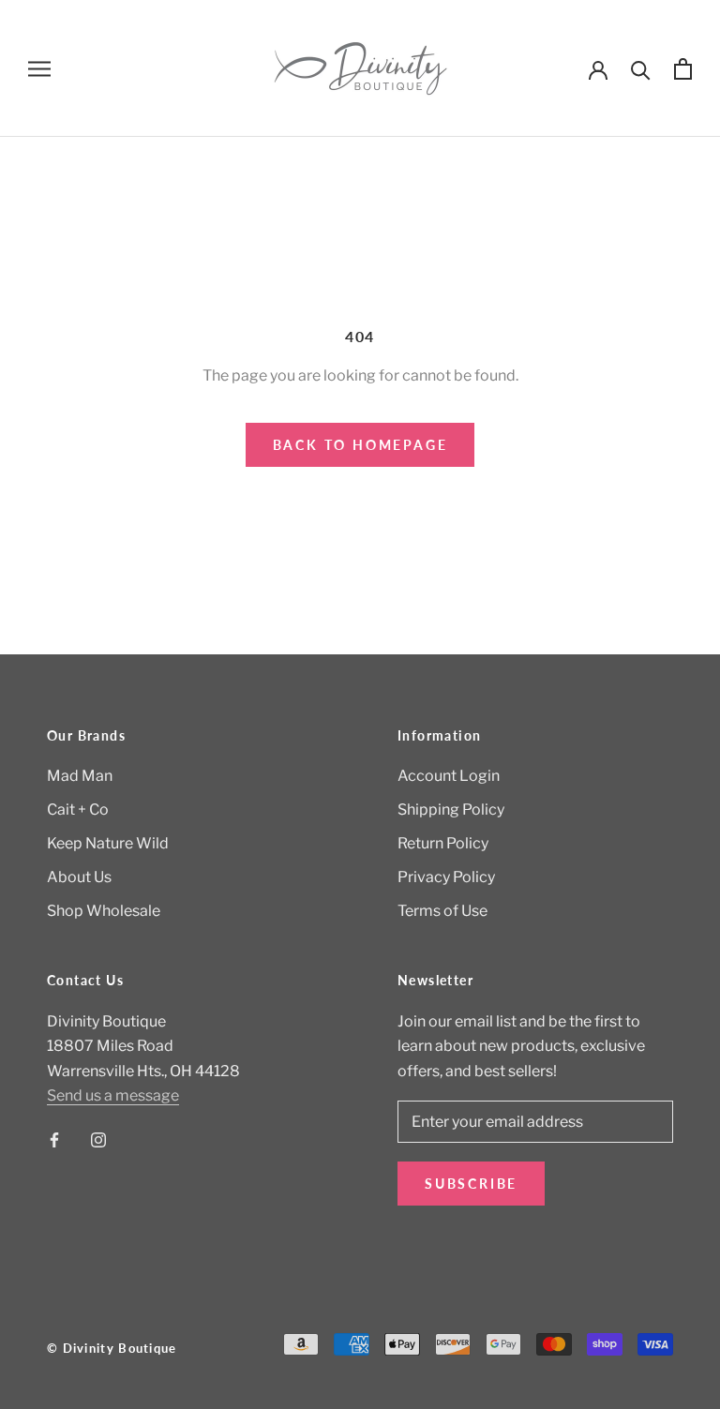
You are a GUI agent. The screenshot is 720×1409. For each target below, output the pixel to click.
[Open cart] (683, 69)
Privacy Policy (446, 877)
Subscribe (471, 1184)
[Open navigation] (39, 68)
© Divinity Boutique (112, 1348)
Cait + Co (78, 809)
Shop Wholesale (103, 911)
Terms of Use (443, 911)
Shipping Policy (451, 809)
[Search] (641, 69)
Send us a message (113, 1095)
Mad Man (79, 776)
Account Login (449, 776)
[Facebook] (54, 1140)
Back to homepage (360, 445)
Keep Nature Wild (108, 843)
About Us (79, 877)
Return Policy (443, 843)
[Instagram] (98, 1140)
